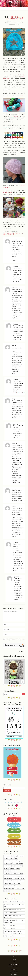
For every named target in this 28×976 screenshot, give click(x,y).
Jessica (18, 22)
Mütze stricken (20, 876)
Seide (15, 881)
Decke (5, 866)
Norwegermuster (8, 878)
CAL (14, 863)
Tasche (10, 883)
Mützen (14, 876)
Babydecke (21, 856)
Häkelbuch (12, 868)
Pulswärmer (16, 878)
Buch (16, 858)
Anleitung (14, 856)
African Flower (7, 856)
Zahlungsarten (14, 974)
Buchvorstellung (8, 863)
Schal (11, 881)
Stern (20, 233)
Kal (12, 871)
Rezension (6, 881)
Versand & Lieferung (14, 972)
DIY (13, 866)
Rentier (22, 878)
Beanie (12, 858)
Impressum (14, 959)
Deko (9, 866)
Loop (5, 876)
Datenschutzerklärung (14, 964)
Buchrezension (7, 861)
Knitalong (14, 873)
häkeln (18, 868)
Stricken (13, 22)
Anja (13, 443)
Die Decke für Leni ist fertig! (16, 909)
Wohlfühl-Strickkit (7, 127)
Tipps (19, 883)
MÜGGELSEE (15, 116)
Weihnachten (13, 886)
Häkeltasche (7, 871)
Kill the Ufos (21, 75)
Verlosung (6, 886)
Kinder (15, 871)
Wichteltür (17, 888)
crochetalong (19, 863)
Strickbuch (20, 881)
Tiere (15, 883)
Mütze (9, 233)
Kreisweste (20, 873)
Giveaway (6, 868)
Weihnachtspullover (9, 888)
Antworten (19, 243)
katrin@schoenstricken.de (19, 392)
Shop (14, 956)
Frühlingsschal (18, 866)
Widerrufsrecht (14, 969)
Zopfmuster (7, 890)
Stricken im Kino (13, 912)
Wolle (23, 888)
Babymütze (6, 858)
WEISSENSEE (20, 95)
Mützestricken (15, 233)
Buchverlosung (16, 861)
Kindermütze (7, 873)
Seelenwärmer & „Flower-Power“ (16, 901)
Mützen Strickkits (7, 192)
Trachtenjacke (12, 928)
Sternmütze (6, 234)
